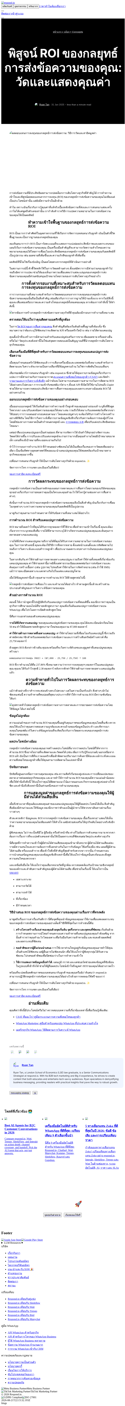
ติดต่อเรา (6, 13)
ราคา (42, 6)
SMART (13, 873)
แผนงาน (12, 1257)
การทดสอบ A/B (75, 422)
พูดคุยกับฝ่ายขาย (53, 1215)
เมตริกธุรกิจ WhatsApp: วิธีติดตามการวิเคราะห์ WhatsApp (48, 1029)
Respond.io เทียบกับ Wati (21, 1307)
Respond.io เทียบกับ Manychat (24, 1319)
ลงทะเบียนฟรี (33, 474)
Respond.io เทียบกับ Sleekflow (24, 1303)
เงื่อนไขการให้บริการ (20, 1370)
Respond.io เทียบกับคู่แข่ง (22, 1299)
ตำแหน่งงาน (15, 1273)
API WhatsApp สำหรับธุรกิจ (23, 1332)
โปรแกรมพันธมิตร (18, 1261)
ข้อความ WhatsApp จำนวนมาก (25, 1344)
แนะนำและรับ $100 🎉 (21, 1269)
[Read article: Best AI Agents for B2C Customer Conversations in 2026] (6, 1119)
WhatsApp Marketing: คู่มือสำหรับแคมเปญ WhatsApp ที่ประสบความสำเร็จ (57, 1023)
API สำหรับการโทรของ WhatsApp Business (32, 1336)
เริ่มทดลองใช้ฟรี (72, 1215)
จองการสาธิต (17, 474)
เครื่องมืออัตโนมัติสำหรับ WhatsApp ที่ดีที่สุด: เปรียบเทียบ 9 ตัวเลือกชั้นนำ (62, 1130)
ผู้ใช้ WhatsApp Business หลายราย (26, 1340)
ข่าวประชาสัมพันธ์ (18, 1277)
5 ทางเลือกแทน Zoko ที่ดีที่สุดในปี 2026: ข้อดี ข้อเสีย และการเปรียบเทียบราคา (101, 1133)
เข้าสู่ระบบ (17, 13)
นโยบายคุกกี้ (15, 1366)
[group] (62, 1242)
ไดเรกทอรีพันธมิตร (19, 1265)
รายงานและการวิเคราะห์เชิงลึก (27, 380)
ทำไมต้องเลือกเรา (55, 6)
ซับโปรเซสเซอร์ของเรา (21, 1374)
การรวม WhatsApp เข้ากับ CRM (25, 1348)
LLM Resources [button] (13, 1242)
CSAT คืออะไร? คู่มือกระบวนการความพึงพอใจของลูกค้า (48, 1016)
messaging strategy (20, 1093)
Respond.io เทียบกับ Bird (21, 1315)
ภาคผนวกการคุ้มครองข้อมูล (24, 1378)
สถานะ (12, 1285)
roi (35, 1093)
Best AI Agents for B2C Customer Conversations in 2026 (21, 1129)
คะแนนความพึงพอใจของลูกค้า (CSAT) (75, 377)
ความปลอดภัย (16, 1382)
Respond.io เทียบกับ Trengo (22, 1311)
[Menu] (2, 17)
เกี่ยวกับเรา (14, 1253)
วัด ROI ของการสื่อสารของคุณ (34, 326)
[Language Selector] (2, 10)
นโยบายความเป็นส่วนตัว (22, 1362)
